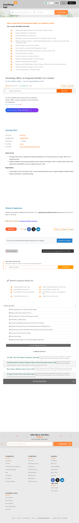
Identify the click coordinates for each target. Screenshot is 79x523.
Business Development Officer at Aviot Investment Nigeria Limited (34, 30)
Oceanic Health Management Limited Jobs (53, 287)
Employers (72, 3)
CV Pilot (7, 463)
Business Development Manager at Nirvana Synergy (30, 59)
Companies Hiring (10, 481)
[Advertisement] (57, 110)
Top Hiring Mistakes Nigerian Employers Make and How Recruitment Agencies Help (31, 362)
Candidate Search (32, 469)
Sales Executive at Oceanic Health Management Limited (31, 48)
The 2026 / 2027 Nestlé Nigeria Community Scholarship (23, 357)
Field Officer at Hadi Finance (18, 319)
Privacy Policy (26, 518)
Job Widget (54, 460)
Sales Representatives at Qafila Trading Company (24, 309)
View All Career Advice (39, 381)
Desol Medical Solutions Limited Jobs (24, 292)
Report (71, 229)
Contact (19, 518)
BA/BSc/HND (24, 138)
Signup (63, 3)
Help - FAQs (54, 472)
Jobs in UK (8, 509)
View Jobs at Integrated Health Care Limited (33, 81)
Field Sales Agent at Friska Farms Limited (27, 45)
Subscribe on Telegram (64, 240)
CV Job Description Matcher (12, 466)
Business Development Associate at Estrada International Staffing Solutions (30, 326)
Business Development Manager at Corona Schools (29, 67)
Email (71, 86)
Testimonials (54, 469)
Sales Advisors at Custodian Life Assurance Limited (24, 316)
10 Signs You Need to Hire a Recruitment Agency (21, 374)
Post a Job (30, 460)
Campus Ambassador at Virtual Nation (26, 33)
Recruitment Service (33, 463)
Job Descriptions (32, 481)
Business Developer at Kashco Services (21, 313)
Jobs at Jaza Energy (16, 336)
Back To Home (12, 251)
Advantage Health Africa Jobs (22, 287)
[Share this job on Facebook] (29, 229)
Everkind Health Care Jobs (21, 296)
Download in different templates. (28, 221)
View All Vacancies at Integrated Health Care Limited (57, 251)
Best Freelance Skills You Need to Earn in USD (20, 369)
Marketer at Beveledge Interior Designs (26, 61)
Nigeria (49, 3)
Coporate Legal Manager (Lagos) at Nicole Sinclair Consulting (27, 323)
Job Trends (8, 478)
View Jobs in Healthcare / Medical (13, 81)
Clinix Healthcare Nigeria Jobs (50, 289)
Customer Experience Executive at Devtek (27, 56)
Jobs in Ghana (9, 497)
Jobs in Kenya (9, 500)
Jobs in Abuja (54, 490)
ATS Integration (32, 472)
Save (65, 86)
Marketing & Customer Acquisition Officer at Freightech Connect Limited (36, 38)
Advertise (53, 475)
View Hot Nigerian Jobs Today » (38, 345)
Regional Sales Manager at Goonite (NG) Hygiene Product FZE (27, 339)
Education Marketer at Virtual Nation (26, 35)
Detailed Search (14, 15)
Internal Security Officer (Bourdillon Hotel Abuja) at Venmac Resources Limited (32, 329)
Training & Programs (10, 469)
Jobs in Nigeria (9, 503)
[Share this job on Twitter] (34, 229)
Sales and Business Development (30, 147)
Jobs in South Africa (10, 506)
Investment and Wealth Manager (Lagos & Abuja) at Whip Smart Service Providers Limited (41, 64)
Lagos (21, 144)
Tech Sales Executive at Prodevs (24, 53)
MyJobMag (64, 518)
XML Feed (53, 463)
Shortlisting (31, 466)
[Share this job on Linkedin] (38, 229)
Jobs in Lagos (54, 487)
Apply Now (11, 229)
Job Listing (8, 460)
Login (56, 3)
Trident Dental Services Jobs (50, 296)
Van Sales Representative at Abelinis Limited (28, 69)
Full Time (22, 135)
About (13, 518)
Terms (33, 518)
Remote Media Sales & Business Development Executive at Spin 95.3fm (35, 51)
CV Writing (8, 475)
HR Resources (31, 475)
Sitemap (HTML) (55, 466)
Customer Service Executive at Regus (21, 333)
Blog (6, 472)
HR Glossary (31, 478)
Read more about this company (12, 104)
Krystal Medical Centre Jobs (21, 289)
